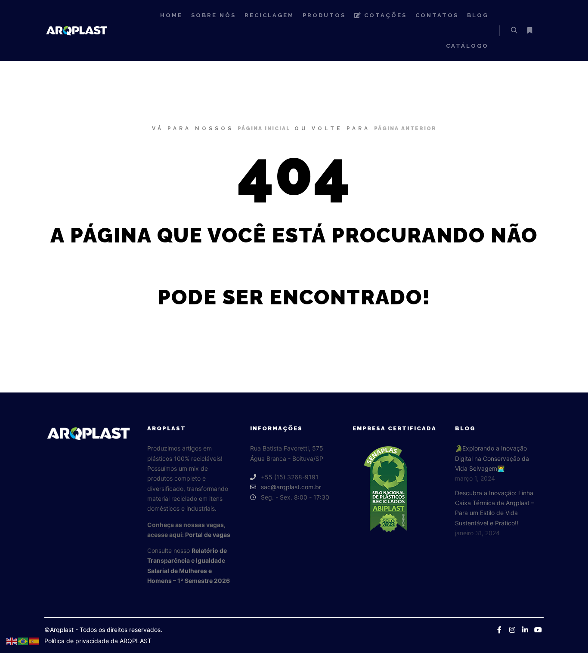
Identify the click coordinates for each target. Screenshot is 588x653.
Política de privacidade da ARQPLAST (98, 640)
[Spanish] (34, 640)
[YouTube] (538, 629)
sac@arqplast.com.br (291, 487)
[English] (12, 640)
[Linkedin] (525, 629)
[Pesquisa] (514, 30)
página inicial (264, 129)
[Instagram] (512, 629)
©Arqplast (59, 629)
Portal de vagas (207, 534)
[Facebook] (499, 629)
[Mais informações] (529, 30)
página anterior (405, 129)
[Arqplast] (76, 30)
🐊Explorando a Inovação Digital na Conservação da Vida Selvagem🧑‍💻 (492, 458)
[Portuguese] (23, 640)
